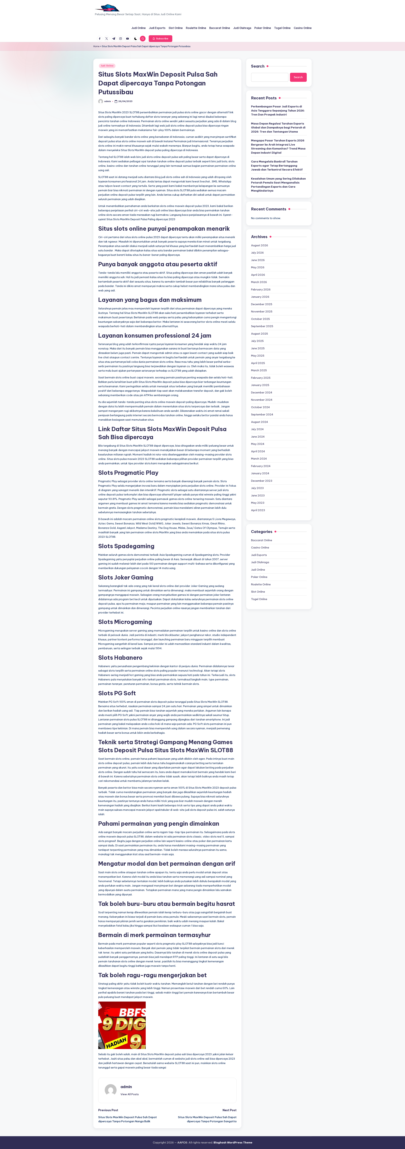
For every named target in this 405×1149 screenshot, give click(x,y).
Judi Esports (259, 555)
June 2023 (258, 495)
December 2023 (261, 481)
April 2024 (258, 451)
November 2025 (261, 311)
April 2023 (258, 510)
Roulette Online (261, 584)
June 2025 (258, 348)
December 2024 (261, 392)
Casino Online (260, 547)
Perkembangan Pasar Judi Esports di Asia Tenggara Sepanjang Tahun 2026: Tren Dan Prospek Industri (278, 110)
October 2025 (260, 319)
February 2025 (261, 378)
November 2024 (261, 400)
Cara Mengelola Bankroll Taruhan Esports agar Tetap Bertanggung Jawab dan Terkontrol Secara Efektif (277, 165)
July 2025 (257, 341)
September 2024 (262, 414)
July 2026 (257, 253)
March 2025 (259, 370)
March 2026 (259, 282)
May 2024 (257, 444)
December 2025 (261, 304)
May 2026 (257, 267)
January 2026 (260, 297)
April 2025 (258, 363)
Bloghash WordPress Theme (233, 1142)
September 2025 (262, 326)
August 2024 (259, 422)
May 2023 (257, 503)
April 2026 (258, 275)
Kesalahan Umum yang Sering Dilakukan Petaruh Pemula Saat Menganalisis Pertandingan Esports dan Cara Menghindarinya (278, 185)
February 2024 (261, 466)
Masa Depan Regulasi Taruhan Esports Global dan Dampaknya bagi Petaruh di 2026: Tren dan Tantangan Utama (278, 127)
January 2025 (260, 385)
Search (258, 66)
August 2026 (259, 245)
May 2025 (257, 356)
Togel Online (259, 599)
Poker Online (259, 577)
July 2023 (257, 488)
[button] (160, 38)
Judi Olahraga (260, 562)
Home (96, 46)
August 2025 (259, 333)
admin (126, 1086)
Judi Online (107, 66)
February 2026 (261, 289)
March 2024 (259, 459)
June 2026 (258, 260)
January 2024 (260, 473)
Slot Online (258, 592)
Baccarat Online (261, 540)
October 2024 (260, 407)
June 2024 (258, 436)
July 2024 (257, 429)
